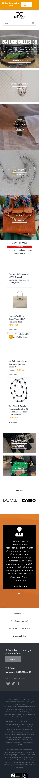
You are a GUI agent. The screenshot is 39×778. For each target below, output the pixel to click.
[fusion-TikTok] (13, 667)
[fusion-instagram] (8, 667)
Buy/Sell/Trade (19, 598)
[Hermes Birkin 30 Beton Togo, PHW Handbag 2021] (19, 300)
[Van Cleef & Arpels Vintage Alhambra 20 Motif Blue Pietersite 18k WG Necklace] (19, 390)
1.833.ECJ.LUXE (23, 656)
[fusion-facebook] (18, 667)
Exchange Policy (19, 620)
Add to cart (13, 329)
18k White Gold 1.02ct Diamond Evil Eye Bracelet (19, 364)
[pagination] (14, 577)
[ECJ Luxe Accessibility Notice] (25, 758)
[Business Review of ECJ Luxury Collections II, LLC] (16, 758)
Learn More (26, 5)
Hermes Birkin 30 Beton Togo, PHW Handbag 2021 (17, 319)
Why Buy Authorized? (19, 605)
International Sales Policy (19, 612)
